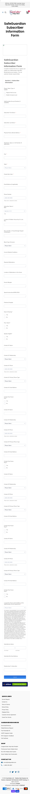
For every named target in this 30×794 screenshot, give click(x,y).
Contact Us (4, 702)
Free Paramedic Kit (5, 730)
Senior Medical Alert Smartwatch (9, 754)
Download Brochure (6, 725)
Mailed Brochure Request (7, 728)
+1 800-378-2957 (7, 765)
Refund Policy (5, 707)
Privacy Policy (5, 709)
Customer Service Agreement (9, 714)
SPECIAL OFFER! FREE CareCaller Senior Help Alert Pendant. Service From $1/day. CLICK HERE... (15, 5)
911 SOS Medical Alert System (8, 751)
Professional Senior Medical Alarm (9, 749)
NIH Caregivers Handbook (7, 736)
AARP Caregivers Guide (6, 733)
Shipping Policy (5, 712)
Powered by (15, 783)
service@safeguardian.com (9, 762)
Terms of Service (6, 704)
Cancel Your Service (6, 717)
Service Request (6, 699)
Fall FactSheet (4, 738)
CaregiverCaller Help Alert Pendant (9, 746)
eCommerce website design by (12, 785)
